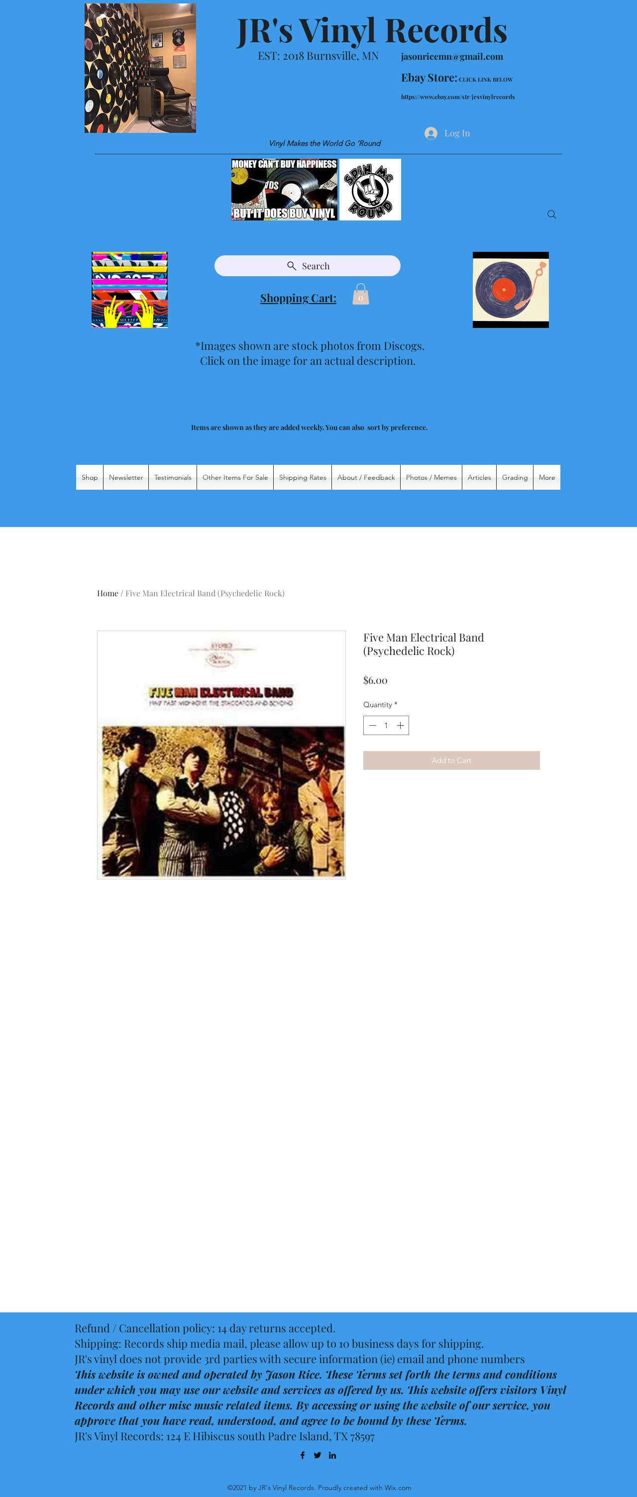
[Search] (551, 214)
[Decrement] (371, 725)
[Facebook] (303, 1455)
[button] (361, 294)
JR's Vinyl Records (372, 29)
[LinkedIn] (332, 1455)
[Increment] (401, 725)
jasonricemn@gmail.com (452, 56)
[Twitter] (317, 1455)
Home (107, 593)
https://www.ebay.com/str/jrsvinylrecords (458, 97)
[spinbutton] (386, 725)
